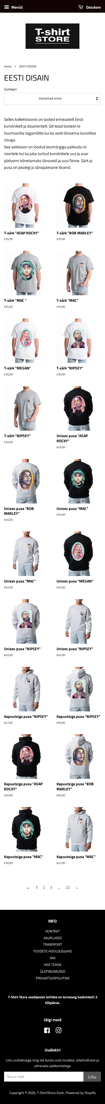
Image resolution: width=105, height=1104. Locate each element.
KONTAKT (53, 931)
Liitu (92, 1077)
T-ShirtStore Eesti (50, 1092)
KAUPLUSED (53, 938)
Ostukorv (93, 7)
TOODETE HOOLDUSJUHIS (52, 951)
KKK (52, 958)
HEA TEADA (52, 964)
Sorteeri (10, 89)
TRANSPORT (52, 944)
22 (67, 887)
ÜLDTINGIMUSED (52, 971)
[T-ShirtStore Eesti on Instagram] (58, 1031)
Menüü (16, 7)
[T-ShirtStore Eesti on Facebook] (47, 1031)
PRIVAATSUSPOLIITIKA (52, 978)
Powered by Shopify (81, 1092)
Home (8, 66)
